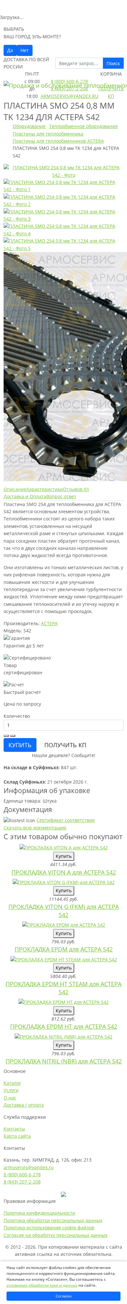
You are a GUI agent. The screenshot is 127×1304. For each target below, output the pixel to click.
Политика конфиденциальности (39, 1213)
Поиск (113, 63)
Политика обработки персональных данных (53, 1220)
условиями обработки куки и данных (42, 1285)
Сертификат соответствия (65, 820)
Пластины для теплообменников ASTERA (58, 141)
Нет (25, 50)
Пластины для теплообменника (48, 134)
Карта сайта (17, 1136)
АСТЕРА (49, 623)
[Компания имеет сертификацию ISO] (63, 1194)
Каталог (12, 1083)
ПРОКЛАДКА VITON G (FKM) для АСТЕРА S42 (63, 911)
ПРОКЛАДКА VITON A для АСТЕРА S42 (63, 872)
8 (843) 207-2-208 (69, 88)
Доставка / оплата (24, 1105)
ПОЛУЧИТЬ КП (65, 745)
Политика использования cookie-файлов (49, 1227)
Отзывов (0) (76, 489)
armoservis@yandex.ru (69, 96)
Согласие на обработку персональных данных (55, 1235)
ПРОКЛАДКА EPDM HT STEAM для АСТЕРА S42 (63, 988)
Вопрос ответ (61, 496)
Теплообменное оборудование (83, 126)
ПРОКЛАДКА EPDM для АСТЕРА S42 (64, 949)
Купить (64, 856)
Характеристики (44, 489)
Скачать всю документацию (35, 827)
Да (10, 50)
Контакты (14, 1129)
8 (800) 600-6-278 (69, 81)
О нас (10, 1098)
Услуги (11, 1090)
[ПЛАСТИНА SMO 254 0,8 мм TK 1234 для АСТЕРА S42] (64, 171)
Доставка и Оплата (25, 496)
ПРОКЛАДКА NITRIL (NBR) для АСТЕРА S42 (64, 1061)
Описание (15, 489)
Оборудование (29, 126)
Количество (17, 716)
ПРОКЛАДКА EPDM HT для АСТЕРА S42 (63, 1026)
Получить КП (111, 92)
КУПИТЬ (20, 745)
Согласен (64, 1296)
